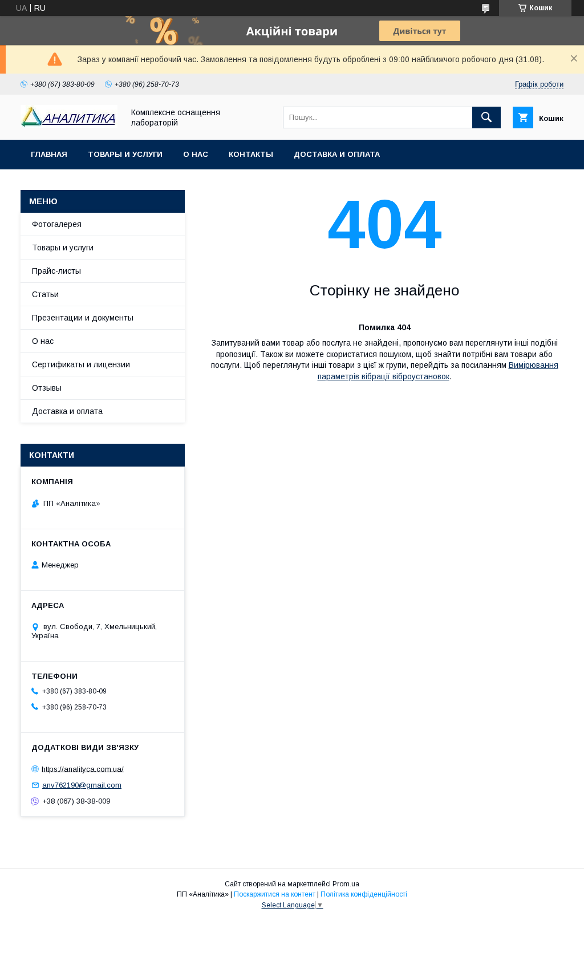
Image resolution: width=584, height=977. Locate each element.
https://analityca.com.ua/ (83, 768)
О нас (195, 154)
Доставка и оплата (337, 154)
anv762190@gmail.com (81, 785)
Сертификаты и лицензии (81, 364)
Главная (49, 154)
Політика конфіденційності (364, 894)
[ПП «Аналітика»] (69, 124)
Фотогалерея (57, 224)
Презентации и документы (82, 317)
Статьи (45, 294)
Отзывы (47, 387)
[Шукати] (486, 117)
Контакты (251, 154)
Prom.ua (345, 884)
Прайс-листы (56, 270)
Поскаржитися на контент (274, 894)
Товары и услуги (125, 154)
